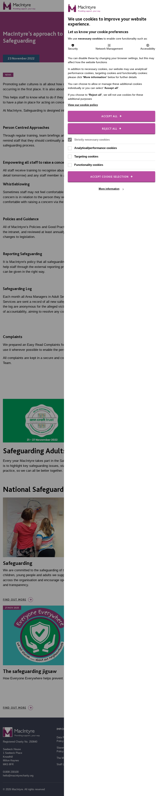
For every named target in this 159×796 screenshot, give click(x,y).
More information (109, 189)
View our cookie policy (83, 104)
